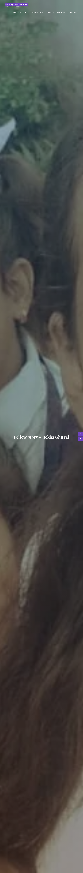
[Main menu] (78, 5)
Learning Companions (15, 4)
